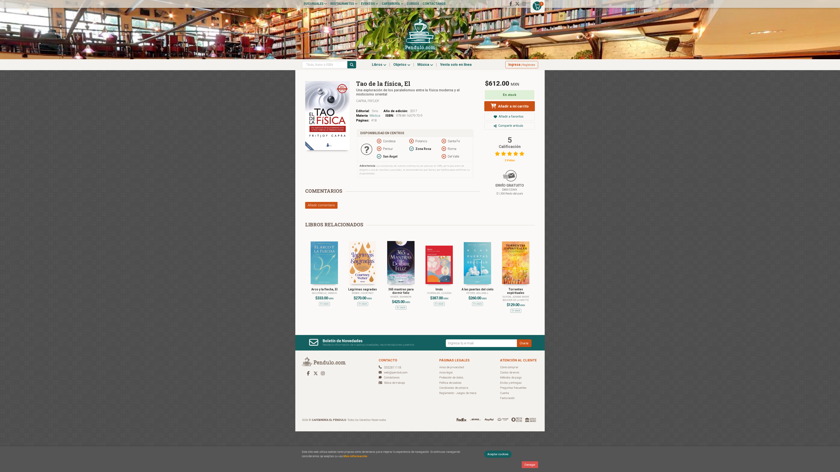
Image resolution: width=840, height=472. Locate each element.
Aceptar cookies (497, 454)
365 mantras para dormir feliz (401, 291)
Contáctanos (434, 3)
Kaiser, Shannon (400, 296)
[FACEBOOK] (511, 4)
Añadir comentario (321, 205)
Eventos (368, 3)
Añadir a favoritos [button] (510, 116)
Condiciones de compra (453, 387)
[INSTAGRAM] (524, 4)
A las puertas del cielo (478, 289)
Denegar (530, 464)
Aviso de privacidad (451, 367)
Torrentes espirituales (515, 291)
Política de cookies (450, 382)
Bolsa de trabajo (394, 382)
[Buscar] (351, 64)
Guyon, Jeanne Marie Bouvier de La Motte (515, 298)
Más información (355, 456)
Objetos (400, 64)
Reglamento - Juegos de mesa (457, 393)
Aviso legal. (446, 372)
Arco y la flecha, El (324, 289)
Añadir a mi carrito (513, 106)
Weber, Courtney (363, 293)
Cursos (413, 3)
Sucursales (314, 3)
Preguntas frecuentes (513, 387)
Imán (439, 289)
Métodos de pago (511, 377)
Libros (377, 64)
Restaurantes (342, 3)
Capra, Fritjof (367, 101)
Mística (375, 116)
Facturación (507, 398)
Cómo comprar (509, 367)
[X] (517, 4)
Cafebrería (391, 3)
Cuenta (504, 393)
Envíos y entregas (511, 382)
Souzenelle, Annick (324, 293)
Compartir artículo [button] (510, 125)
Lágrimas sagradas (362, 289)
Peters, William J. (477, 293)
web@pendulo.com (396, 372)
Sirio (375, 111)
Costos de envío (509, 372)
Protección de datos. (451, 377)
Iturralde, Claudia (439, 293)
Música (423, 64)
